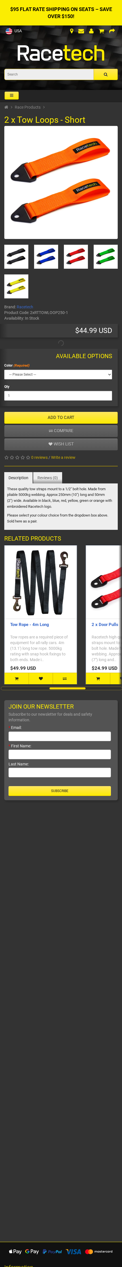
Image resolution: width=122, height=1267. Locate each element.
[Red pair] (76, 257)
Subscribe (59, 791)
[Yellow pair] (16, 286)
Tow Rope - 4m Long (29, 624)
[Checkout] (112, 31)
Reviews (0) (47, 478)
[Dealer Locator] (71, 31)
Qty (6, 387)
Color (8, 365)
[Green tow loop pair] (106, 257)
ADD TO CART (61, 417)
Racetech (25, 307)
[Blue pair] (46, 257)
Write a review (63, 457)
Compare (63, 430)
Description (18, 478)
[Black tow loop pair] (16, 257)
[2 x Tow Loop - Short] (61, 182)
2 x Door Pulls (105, 624)
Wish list (63, 444)
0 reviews (39, 457)
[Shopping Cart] (101, 31)
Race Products (28, 107)
